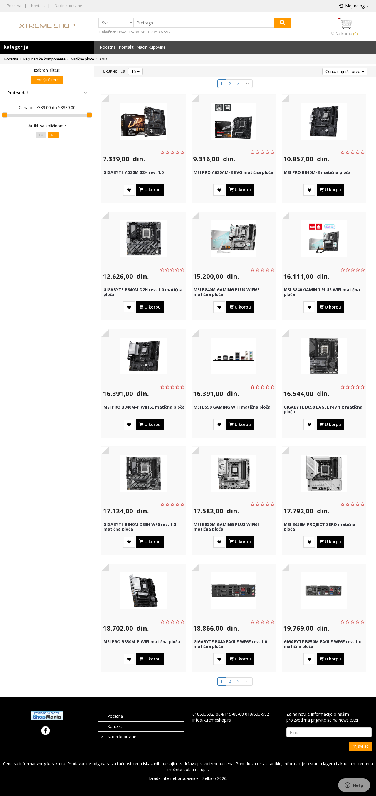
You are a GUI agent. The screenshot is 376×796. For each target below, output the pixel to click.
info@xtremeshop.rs (211, 720)
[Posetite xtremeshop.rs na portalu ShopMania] (47, 715)
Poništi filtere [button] (47, 79)
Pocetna (14, 5)
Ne (53, 135)
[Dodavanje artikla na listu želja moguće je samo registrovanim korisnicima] (129, 190)
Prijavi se (360, 746)
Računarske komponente (45, 59)
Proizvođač (18, 92)
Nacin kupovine (68, 5)
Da (41, 135)
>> (247, 83)
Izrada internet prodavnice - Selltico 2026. (188, 778)
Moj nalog (354, 6)
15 (134, 71)
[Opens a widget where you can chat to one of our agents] (354, 785)
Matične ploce (82, 59)
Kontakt (38, 5)
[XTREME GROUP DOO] (47, 25)
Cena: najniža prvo (343, 71)
